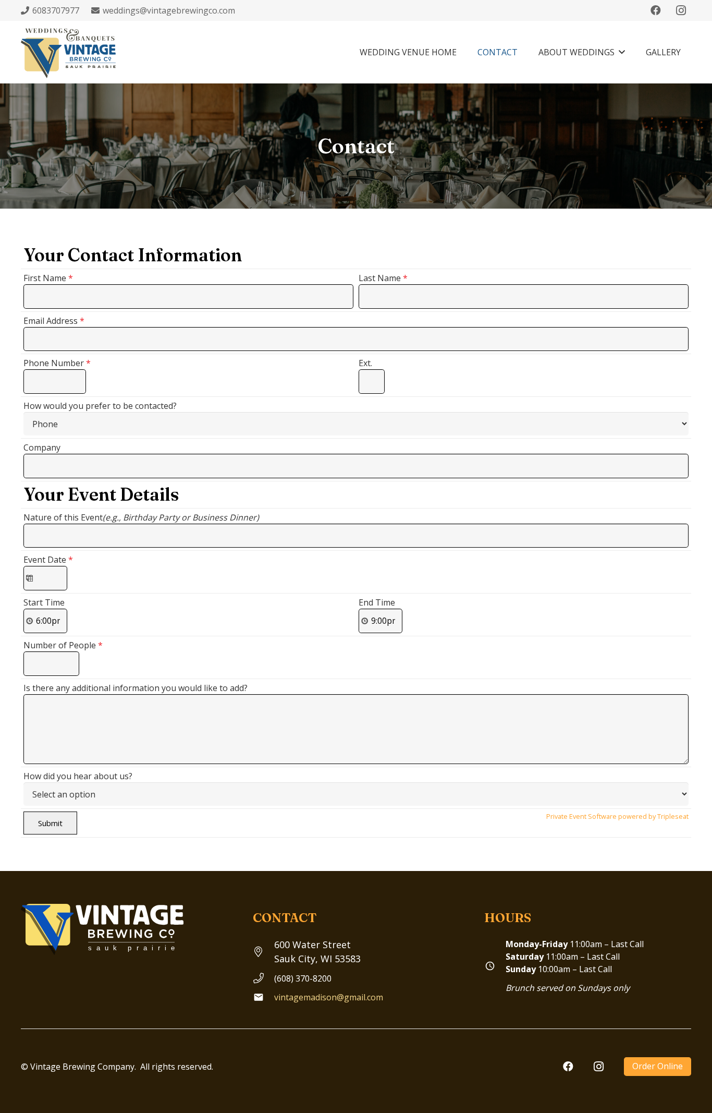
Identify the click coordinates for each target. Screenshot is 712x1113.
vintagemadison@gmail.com (328, 997)
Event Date (48, 559)
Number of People (63, 645)
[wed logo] (70, 52)
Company (41, 447)
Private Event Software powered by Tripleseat (617, 816)
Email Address (53, 320)
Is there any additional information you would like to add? (135, 688)
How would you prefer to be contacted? (100, 406)
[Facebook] (655, 10)
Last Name (383, 278)
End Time (377, 602)
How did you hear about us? (77, 776)
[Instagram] (680, 10)
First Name (48, 278)
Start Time (44, 602)
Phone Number (57, 363)
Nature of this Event (141, 517)
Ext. (365, 363)
